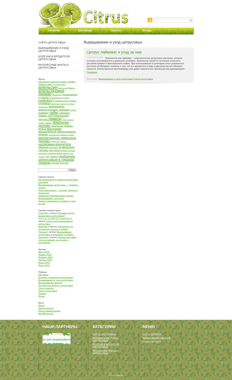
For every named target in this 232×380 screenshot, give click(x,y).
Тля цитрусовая (59, 85)
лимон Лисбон (68, 120)
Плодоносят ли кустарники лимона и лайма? (55, 227)
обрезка (43, 147)
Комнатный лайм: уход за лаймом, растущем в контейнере (57, 240)
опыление (53, 147)
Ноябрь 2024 (45, 260)
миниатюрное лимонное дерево (57, 139)
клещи (73, 110)
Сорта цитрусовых (52, 42)
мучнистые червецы (58, 141)
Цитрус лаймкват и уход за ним (114, 52)
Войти (41, 305)
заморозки (55, 104)
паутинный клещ (58, 150)
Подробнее (92, 72)
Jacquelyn (43, 237)
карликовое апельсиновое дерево (53, 108)
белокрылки (57, 95)
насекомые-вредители (54, 144)
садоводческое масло (58, 153)
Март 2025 (43, 252)
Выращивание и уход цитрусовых (53, 49)
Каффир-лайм (45, 84)
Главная (54, 30)
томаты (54, 156)
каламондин (43, 107)
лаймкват (64, 113)
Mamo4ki (43, 226)
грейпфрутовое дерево (65, 101)
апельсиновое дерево (51, 92)
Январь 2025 (45, 254)
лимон (55, 118)
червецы (44, 162)
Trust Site (43, 213)
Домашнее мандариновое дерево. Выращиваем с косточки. (56, 197)
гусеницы (44, 103)
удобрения (66, 156)
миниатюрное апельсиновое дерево (57, 133)
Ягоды (147, 30)
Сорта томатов (46, 288)
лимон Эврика (45, 123)
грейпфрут (46, 100)
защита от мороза (67, 104)
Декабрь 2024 (45, 257)
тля (47, 156)
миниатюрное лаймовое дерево (61, 135)
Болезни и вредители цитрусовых (54, 58)
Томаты (115, 30)
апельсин (48, 87)
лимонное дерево (53, 124)
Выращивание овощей (50, 283)
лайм (53, 113)
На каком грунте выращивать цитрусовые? (56, 214)
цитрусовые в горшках (56, 160)
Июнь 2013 (44, 265)
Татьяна (42, 232)
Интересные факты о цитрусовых (53, 66)
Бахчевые (85, 30)
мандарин (54, 129)
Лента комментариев (49, 311)
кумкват (43, 113)
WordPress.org (45, 313)
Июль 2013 (44, 262)
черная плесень (60, 163)
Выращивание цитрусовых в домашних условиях (56, 233)
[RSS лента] (150, 20)
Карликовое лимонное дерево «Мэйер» (57, 82)
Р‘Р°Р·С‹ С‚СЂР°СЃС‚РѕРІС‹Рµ (54, 218)
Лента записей (46, 308)
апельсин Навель (66, 88)
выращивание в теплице (59, 98)
